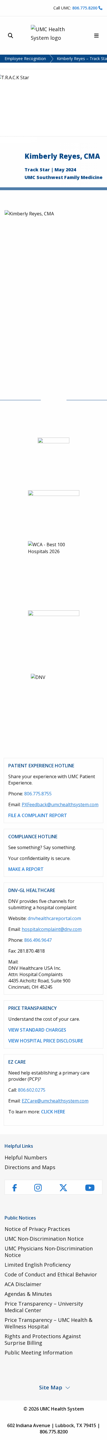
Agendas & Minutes (28, 1293)
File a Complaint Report (37, 815)
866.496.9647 (38, 940)
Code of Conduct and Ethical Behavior (51, 1274)
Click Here (53, 1112)
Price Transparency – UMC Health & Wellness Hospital (48, 1323)
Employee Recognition (25, 58)
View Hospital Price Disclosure (45, 1041)
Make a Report (26, 869)
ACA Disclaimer (23, 1284)
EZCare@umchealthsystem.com (55, 1101)
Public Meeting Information (38, 1352)
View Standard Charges (37, 1030)
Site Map (50, 1387)
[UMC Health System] (53, 35)
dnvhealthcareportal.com (54, 918)
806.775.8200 (85, 8)
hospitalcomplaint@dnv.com (52, 929)
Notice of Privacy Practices (37, 1229)
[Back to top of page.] (98, 1431)
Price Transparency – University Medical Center (44, 1307)
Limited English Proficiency (38, 1264)
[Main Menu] (96, 35)
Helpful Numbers (26, 1157)
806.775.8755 (38, 793)
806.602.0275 (31, 1090)
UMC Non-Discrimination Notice (44, 1238)
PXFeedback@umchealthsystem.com (60, 804)
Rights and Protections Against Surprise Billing (43, 1339)
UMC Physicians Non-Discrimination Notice (49, 1251)
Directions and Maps (30, 1167)
